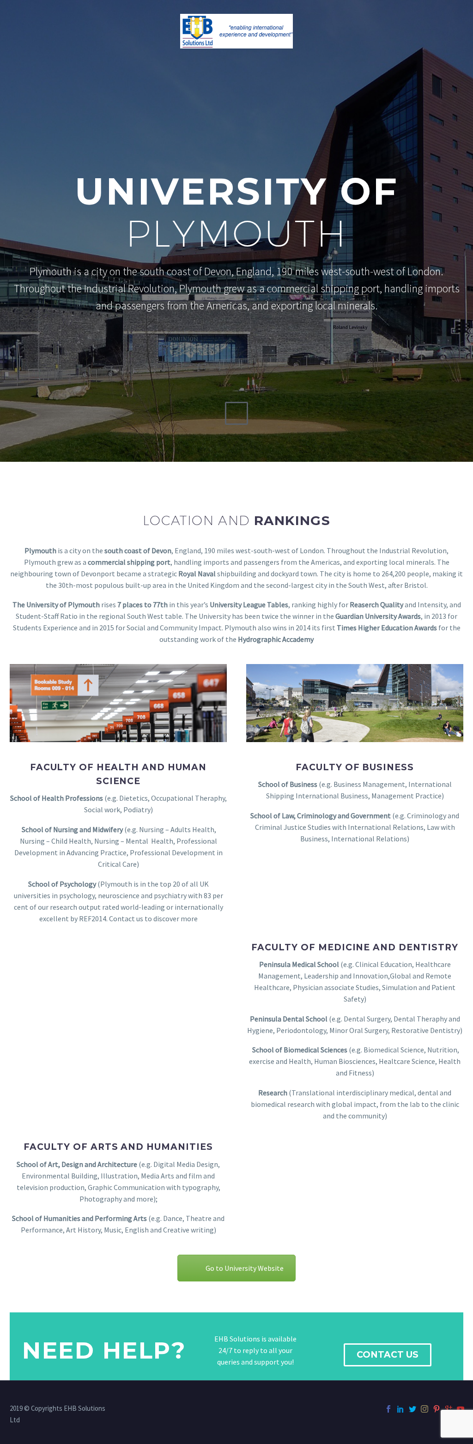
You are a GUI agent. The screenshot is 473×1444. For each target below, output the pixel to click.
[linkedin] (400, 1409)
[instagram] (424, 1409)
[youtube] (460, 1409)
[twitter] (412, 1409)
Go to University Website (245, 1268)
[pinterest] (436, 1409)
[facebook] (388, 1409)
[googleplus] (448, 1409)
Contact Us (387, 1354)
